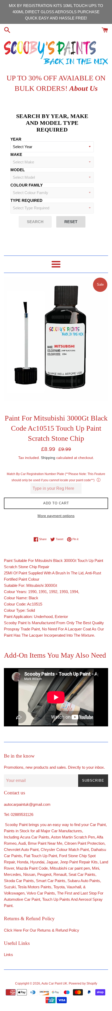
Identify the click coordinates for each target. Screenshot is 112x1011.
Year (15, 139)
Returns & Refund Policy (58, 930)
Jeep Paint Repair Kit (78, 862)
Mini (95, 868)
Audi (22, 843)
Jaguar (52, 862)
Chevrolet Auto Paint (21, 849)
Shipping (48, 458)
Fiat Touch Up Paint (40, 856)
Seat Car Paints (82, 874)
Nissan (29, 874)
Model (17, 170)
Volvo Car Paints (41, 893)
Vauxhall (74, 887)
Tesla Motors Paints (34, 887)
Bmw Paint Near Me (45, 843)
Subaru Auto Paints (83, 880)
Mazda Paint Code (32, 868)
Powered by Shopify (83, 983)
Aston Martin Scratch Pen (73, 837)
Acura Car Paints (34, 837)
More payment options (56, 516)
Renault (59, 874)
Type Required (26, 200)
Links (8, 954)
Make (16, 154)
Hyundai (37, 862)
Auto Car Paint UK (54, 983)
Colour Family (26, 185)
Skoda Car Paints (19, 880)
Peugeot (44, 874)
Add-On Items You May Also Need (55, 655)
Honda (22, 862)
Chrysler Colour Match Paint (65, 849)
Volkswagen (14, 893)
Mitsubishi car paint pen (70, 868)
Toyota (59, 887)
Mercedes (12, 874)
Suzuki (10, 887)
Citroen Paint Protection (84, 843)
